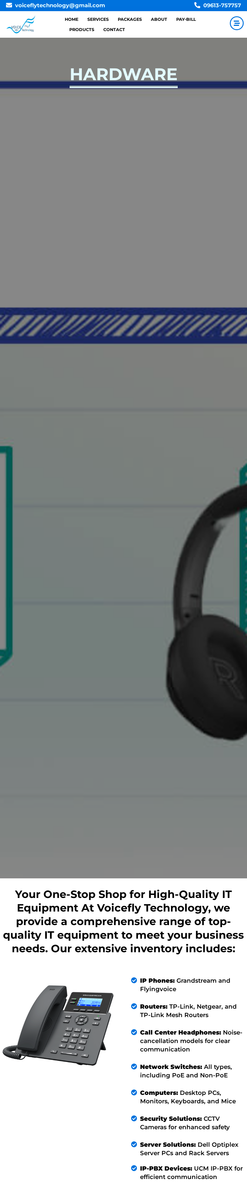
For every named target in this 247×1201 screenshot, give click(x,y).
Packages (130, 19)
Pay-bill (186, 19)
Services (98, 19)
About (159, 19)
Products (81, 29)
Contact (114, 29)
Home (71, 19)
